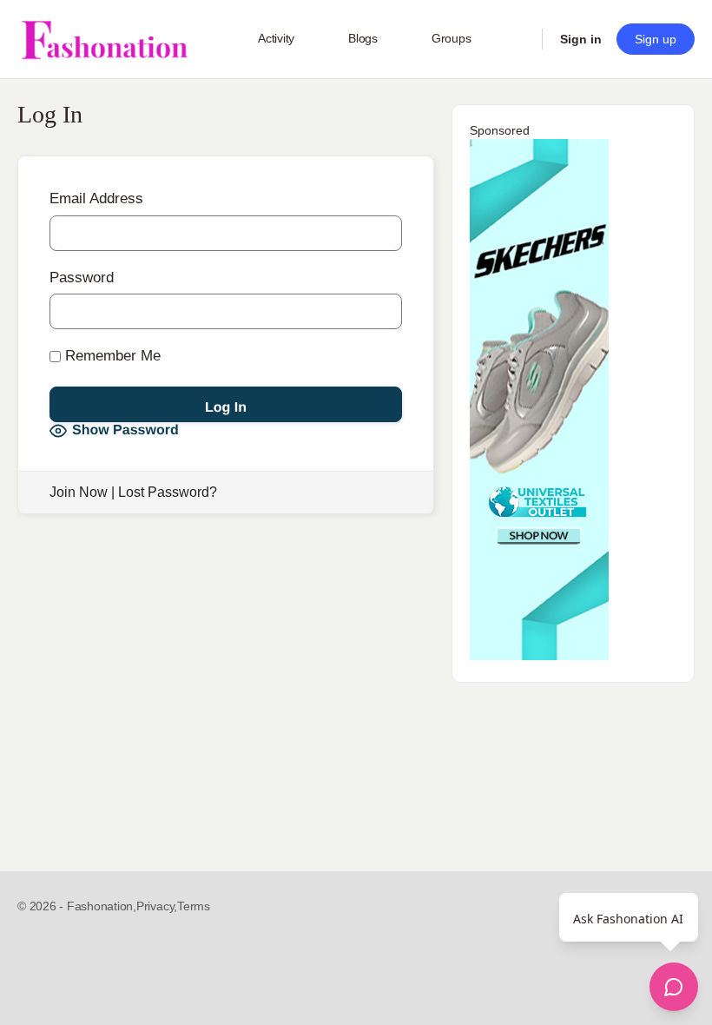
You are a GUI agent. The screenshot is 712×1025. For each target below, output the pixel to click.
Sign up (655, 39)
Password (81, 277)
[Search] (517, 39)
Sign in (581, 39)
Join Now (78, 492)
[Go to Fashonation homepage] (104, 39)
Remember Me (111, 355)
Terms (193, 906)
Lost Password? (167, 492)
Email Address (96, 198)
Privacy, (156, 906)
